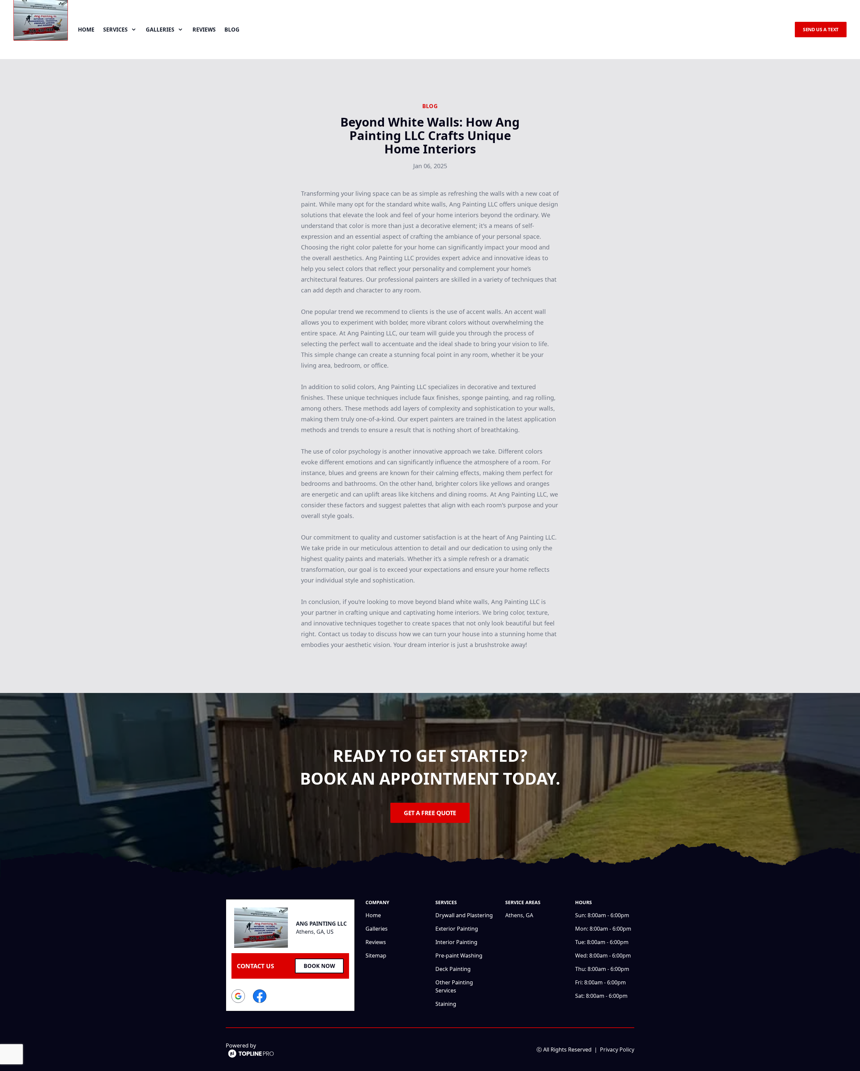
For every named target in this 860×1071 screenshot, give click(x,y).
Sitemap (376, 955)
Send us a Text (820, 29)
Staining (445, 1004)
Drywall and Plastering (464, 915)
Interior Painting (456, 942)
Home (86, 29)
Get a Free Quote (430, 813)
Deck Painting (453, 969)
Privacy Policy (617, 1049)
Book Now (319, 966)
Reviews (204, 29)
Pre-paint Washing (458, 955)
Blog (232, 29)
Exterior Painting (456, 928)
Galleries (377, 928)
